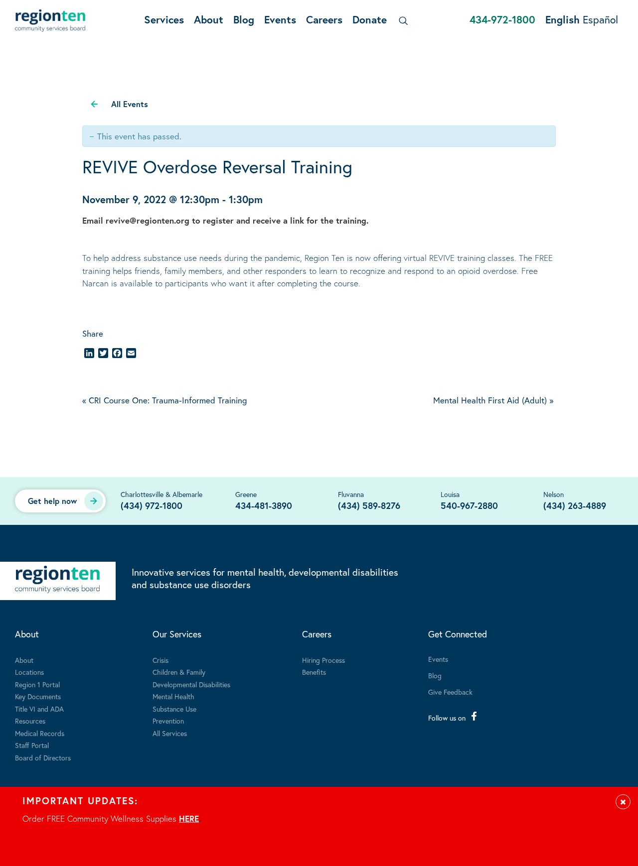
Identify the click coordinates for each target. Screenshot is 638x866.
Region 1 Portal (37, 684)
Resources (30, 721)
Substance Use (174, 709)
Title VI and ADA (39, 709)
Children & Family (179, 672)
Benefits (314, 672)
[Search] (401, 20)
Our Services (177, 634)
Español (600, 19)
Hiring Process (323, 660)
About (208, 19)
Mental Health (173, 696)
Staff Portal (32, 745)
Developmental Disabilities (191, 684)
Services (164, 19)
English (562, 19)
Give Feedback (450, 692)
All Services (170, 733)
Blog (243, 19)
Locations (29, 672)
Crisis (160, 660)
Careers (324, 19)
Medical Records (39, 733)
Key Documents (38, 696)
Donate (369, 19)
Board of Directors (43, 757)
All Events (129, 104)
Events (280, 19)
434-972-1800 (502, 19)
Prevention (168, 721)
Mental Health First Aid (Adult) (493, 400)
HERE (189, 818)
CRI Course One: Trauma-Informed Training (164, 400)
